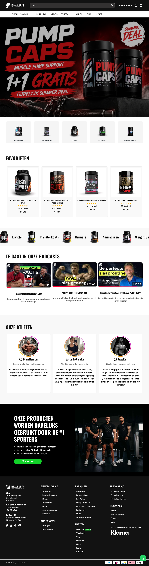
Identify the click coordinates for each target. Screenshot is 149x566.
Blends (78, 544)
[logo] (15, 5)
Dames (113, 522)
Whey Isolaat (80, 533)
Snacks (78, 548)
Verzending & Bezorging (49, 495)
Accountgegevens (47, 529)
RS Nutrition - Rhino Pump (126, 200)
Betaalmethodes (47, 502)
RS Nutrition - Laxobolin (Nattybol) (91, 200)
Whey (78, 536)
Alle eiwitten (83, 529)
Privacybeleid (46, 513)
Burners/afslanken (82, 495)
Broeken (113, 518)
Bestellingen (46, 525)
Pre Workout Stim (117, 495)
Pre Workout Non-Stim (118, 499)
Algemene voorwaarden (49, 510)
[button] (141, 5)
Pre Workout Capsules (118, 491)
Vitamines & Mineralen (83, 517)
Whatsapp (29, 461)
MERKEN (54, 14)
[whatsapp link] (143, 558)
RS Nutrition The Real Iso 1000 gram (23, 201)
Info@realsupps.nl (13, 507)
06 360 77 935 (12, 510)
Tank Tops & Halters (117, 514)
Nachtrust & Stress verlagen (85, 506)
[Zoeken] (112, 5)
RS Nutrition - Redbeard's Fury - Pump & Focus (57, 201)
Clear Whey (80, 540)
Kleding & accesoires (83, 502)
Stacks (78, 513)
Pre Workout (80, 510)
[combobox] (72, 5)
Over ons (44, 506)
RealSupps (14, 563)
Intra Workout (80, 499)
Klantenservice (46, 491)
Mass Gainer (80, 551)
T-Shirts (113, 510)
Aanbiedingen (80, 491)
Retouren (45, 499)
